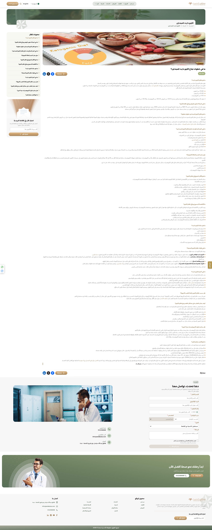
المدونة (102, 3)
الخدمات (108, 3)
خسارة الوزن (95, 254)
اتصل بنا (89, 502)
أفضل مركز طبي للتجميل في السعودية (88, 360)
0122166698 (102, 430)
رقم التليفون (195, 408)
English (25, 4)
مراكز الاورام (115, 508)
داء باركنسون (120, 263)
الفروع (126, 3)
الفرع (197, 422)
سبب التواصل (194, 415)
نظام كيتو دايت (155, 85)
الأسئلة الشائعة (87, 505)
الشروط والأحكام (87, 511)
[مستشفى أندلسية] (196, 3)
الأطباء (120, 3)
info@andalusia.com (99, 436)
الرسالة (196, 429)
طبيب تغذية (173, 150)
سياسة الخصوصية (86, 508)
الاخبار (116, 511)
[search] (20, 3)
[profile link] (57, 515)
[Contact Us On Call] (2, 271)
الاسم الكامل (195, 394)
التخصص (170, 415)
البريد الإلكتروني (194, 401)
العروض (114, 3)
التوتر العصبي (195, 140)
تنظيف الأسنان (163, 298)
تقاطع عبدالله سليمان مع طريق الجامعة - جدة (93, 443)
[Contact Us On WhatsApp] (2, 267)
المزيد (97, 3)
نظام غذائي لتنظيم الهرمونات (189, 124)
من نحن (132, 3)
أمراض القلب (191, 282)
